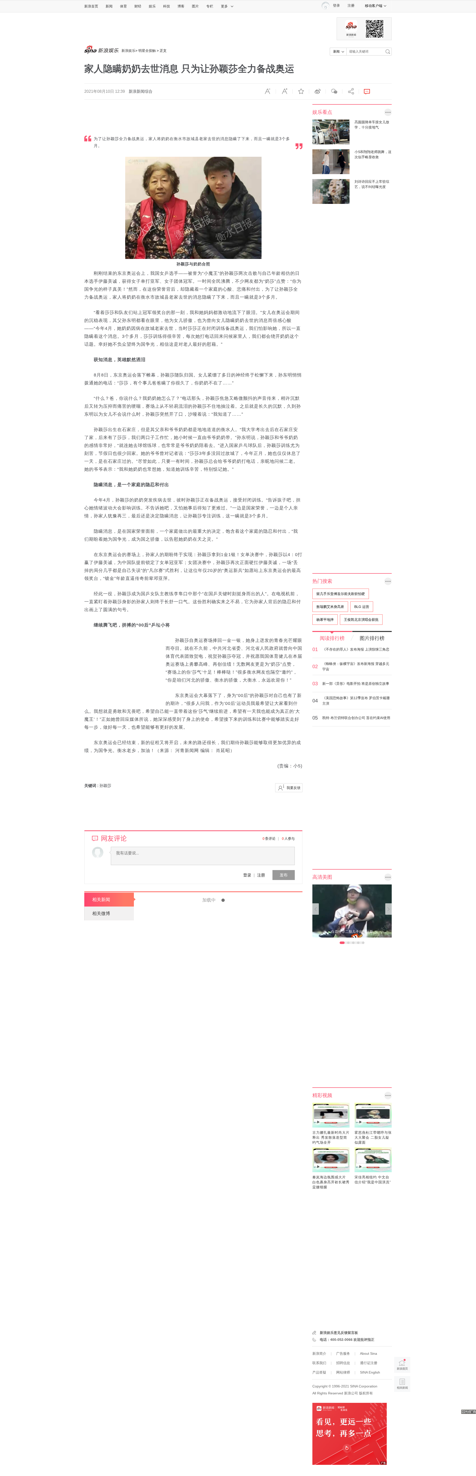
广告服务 (343, 1353)
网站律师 (343, 1372)
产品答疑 (319, 1372)
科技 (166, 6)
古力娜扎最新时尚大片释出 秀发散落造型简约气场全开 (331, 1137)
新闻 (109, 6)
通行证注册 (368, 1363)
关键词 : (91, 786)
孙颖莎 (105, 786)
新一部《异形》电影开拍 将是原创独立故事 (355, 684)
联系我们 (319, 1363)
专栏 (209, 6)
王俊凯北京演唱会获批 (361, 620)
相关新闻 (101, 899)
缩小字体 (267, 91)
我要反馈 (293, 788)
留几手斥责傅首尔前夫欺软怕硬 (340, 594)
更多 (224, 6)
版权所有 (366, 1393)
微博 (317, 91)
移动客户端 (373, 6)
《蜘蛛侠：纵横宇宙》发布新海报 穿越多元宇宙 (355, 666)
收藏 (301, 91)
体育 (123, 6)
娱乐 (152, 6)
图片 (195, 6)
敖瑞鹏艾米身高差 (330, 607)
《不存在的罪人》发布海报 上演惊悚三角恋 (355, 649)
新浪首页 (91, 6)
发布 (284, 875)
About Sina (368, 1353)
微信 (334, 91)
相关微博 (101, 913)
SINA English (370, 1372)
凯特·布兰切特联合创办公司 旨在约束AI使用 (356, 718)
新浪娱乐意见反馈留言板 (339, 1333)
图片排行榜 (372, 638)
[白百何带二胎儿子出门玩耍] (352, 910)
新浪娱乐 (128, 51)
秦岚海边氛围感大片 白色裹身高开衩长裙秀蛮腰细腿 (331, 1182)
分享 (350, 91)
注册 (351, 5)
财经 (137, 6)
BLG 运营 (361, 607)
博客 (181, 6)
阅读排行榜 (332, 638)
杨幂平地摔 (325, 620)
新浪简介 (319, 1353)
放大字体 (284, 91)
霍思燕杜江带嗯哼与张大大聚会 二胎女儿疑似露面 (373, 1137)
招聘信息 (343, 1363)
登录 (247, 875)
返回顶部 (402, 1403)
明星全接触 (147, 51)
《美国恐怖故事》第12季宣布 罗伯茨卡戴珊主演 (356, 700)
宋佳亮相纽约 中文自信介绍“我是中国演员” (373, 1179)
